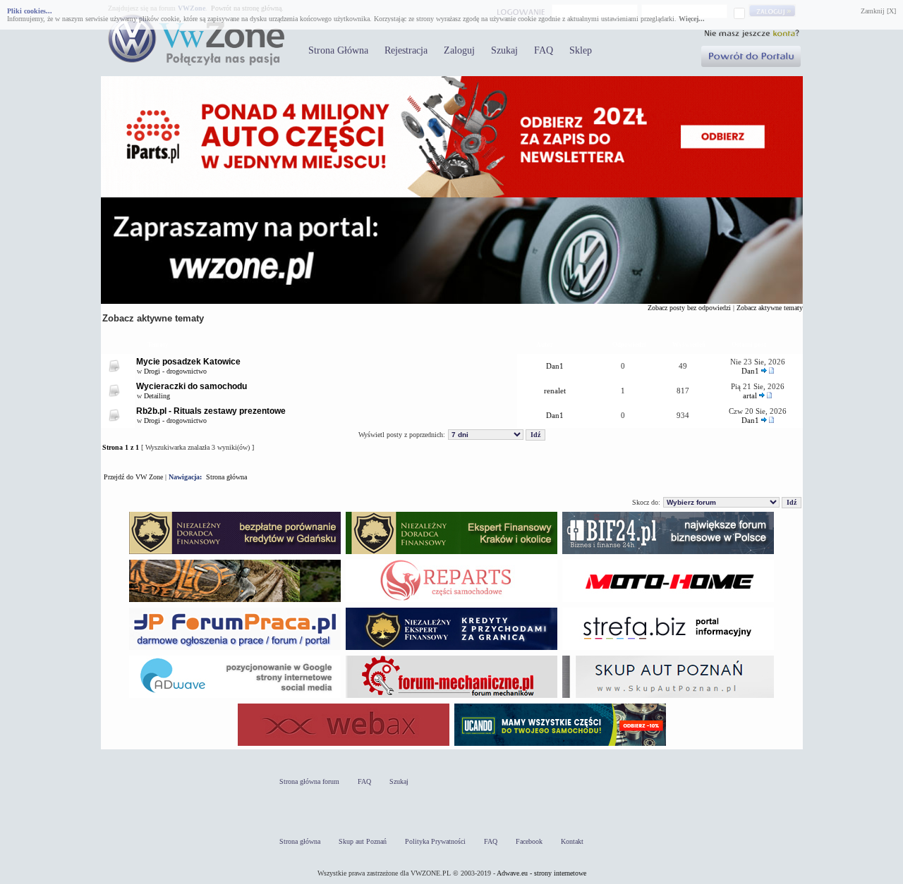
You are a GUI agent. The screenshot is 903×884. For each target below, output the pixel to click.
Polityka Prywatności (435, 841)
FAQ (543, 50)
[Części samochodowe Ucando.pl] (560, 745)
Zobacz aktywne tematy (770, 308)
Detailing (157, 396)
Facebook (529, 841)
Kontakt (572, 841)
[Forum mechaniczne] (451, 697)
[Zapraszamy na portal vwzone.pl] (452, 301)
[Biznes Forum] (668, 554)
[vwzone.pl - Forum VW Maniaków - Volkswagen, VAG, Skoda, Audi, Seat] (196, 63)
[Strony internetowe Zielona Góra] (235, 697)
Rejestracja (406, 50)
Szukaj (504, 50)
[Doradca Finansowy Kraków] (451, 554)
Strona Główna (338, 50)
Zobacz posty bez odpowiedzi (689, 308)
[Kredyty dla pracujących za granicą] (451, 649)
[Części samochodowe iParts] (452, 195)
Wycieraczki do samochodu (191, 386)
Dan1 (555, 366)
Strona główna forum (309, 781)
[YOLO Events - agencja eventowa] (235, 602)
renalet (555, 390)
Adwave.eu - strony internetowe (541, 873)
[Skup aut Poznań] (668, 602)
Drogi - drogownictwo (175, 371)
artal (750, 395)
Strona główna (226, 477)
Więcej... (692, 19)
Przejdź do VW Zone (133, 477)
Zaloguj (459, 50)
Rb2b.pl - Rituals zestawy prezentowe (211, 411)
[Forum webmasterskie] (343, 745)
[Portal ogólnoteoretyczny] (668, 649)
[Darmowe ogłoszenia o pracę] (235, 649)
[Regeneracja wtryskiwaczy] (451, 602)
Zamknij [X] (878, 11)
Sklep (580, 50)
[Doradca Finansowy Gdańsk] (235, 554)
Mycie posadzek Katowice (188, 362)
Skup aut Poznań (363, 841)
